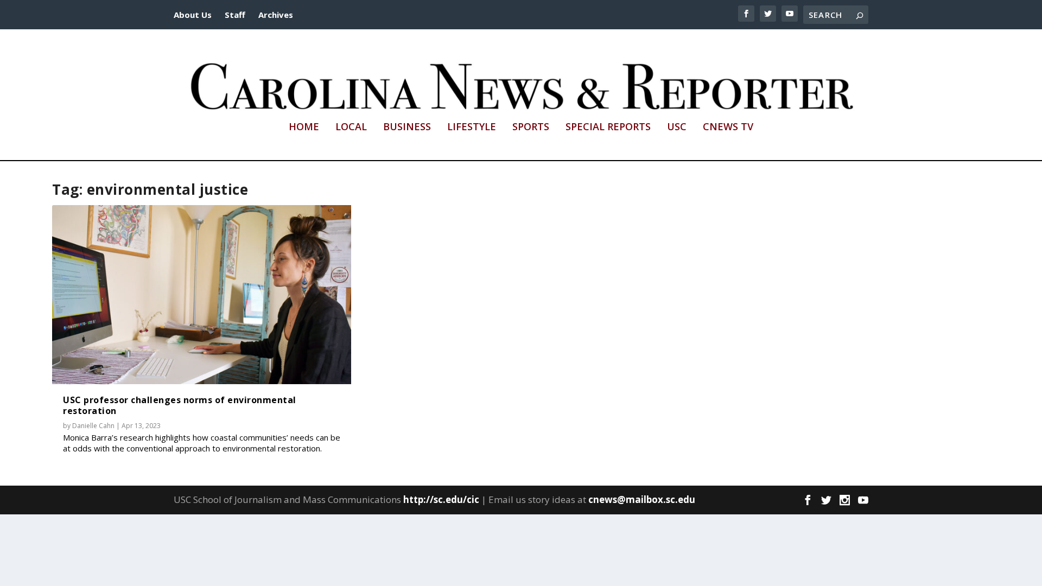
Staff (235, 14)
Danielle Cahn (93, 425)
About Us (193, 14)
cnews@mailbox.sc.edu (641, 499)
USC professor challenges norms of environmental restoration (179, 405)
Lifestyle (471, 127)
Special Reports (608, 127)
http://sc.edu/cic (441, 499)
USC (677, 127)
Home (304, 127)
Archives (275, 14)
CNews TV (728, 127)
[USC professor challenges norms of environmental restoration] (201, 295)
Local (351, 127)
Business (407, 127)
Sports (530, 127)
